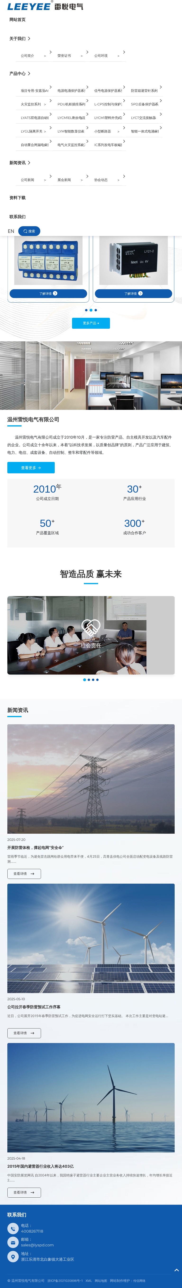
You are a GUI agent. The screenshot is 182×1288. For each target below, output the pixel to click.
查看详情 (20, 874)
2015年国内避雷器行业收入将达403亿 (40, 1166)
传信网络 (139, 1281)
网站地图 (101, 1281)
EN (11, 231)
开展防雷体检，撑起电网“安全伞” (35, 847)
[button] (86, 310)
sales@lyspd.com (37, 1245)
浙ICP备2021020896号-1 (65, 1281)
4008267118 (32, 1231)
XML (89, 1281)
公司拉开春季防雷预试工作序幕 (33, 1006)
